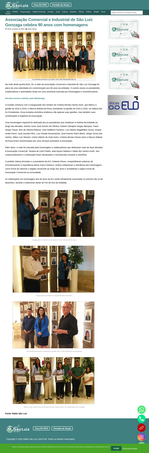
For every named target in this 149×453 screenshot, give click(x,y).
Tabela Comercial (39, 12)
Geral (58, 12)
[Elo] (123, 105)
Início (8, 12)
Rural (103, 12)
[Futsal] (123, 55)
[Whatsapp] (141, 410)
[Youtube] (141, 428)
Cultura (65, 12)
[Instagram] (141, 437)
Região (96, 12)
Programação (25, 12)
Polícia (81, 12)
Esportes (73, 12)
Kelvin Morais (32, 29)
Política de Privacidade (130, 448)
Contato (51, 12)
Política (88, 12)
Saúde (7, 13)
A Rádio (15, 12)
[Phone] (141, 419)
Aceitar (116, 448)
